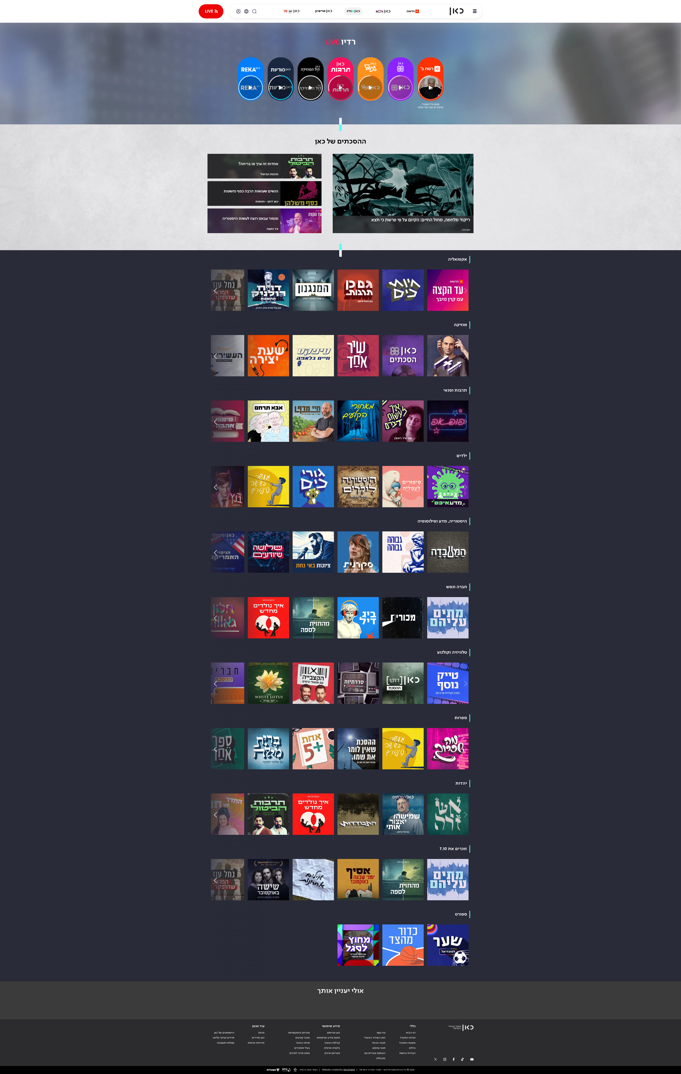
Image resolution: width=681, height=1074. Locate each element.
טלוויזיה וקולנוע (452, 652)
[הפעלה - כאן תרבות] (340, 87)
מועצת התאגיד (407, 1043)
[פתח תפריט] (475, 11)
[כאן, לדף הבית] (454, 11)
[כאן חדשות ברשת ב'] (430, 68)
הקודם (465, 291)
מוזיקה (460, 325)
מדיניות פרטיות (256, 1043)
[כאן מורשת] (280, 69)
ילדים (461, 456)
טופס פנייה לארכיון (299, 1053)
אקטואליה (457, 259)
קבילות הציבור (332, 1043)
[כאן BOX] (383, 11)
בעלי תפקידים (302, 1048)
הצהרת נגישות (407, 1053)
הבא (215, 291)
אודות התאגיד (408, 1037)
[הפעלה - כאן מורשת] (280, 87)
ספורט (461, 914)
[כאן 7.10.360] (291, 11)
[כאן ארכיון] (323, 11)
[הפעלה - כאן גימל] (370, 87)
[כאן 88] (400, 67)
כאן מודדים (258, 1037)
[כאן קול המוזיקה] (310, 68)
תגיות (261, 1032)
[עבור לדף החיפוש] (254, 11)
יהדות (461, 783)
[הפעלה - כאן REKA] (250, 87)
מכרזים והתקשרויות (299, 1032)
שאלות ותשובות (225, 1043)
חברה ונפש (456, 587)
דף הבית (411, 1032)
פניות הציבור (303, 1043)
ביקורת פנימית (332, 1048)
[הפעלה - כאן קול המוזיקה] (310, 87)
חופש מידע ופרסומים (328, 1037)
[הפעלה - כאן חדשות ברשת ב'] (430, 87)
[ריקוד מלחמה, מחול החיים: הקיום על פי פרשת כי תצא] (403, 193)
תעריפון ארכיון (332, 1053)
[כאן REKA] (251, 69)
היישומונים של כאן (224, 1032)
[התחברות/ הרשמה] (238, 11)
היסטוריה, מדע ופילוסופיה (442, 521)
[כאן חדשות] (413, 11)
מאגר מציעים (302, 1037)
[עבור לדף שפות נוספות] (246, 11)
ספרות (461, 718)
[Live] (211, 11)
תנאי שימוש (378, 1048)
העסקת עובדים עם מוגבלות (374, 1056)
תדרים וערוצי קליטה (223, 1037)
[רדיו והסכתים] (353, 11)
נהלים (412, 1048)
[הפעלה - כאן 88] (400, 87)
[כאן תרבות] (340, 67)
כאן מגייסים (333, 1032)
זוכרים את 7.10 (453, 849)
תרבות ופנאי (455, 390)
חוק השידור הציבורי (374, 1037)
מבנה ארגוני (378, 1043)
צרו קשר (381, 1032)
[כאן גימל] (370, 67)
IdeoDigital (349, 1070)
